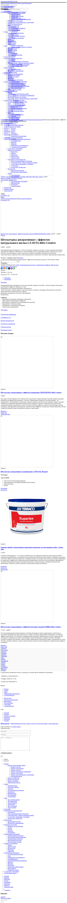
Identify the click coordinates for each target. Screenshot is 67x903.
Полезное (7, 719)
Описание (7, 278)
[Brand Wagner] (3, 648)
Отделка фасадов (9, 695)
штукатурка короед (42, 723)
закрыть (3, 897)
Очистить (20, 258)
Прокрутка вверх (6, 898)
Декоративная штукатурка (35, 119)
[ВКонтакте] (2, 268)
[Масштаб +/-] (6, 900)
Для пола (14, 180)
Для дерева (7, 704)
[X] (9, 268)
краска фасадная (53, 723)
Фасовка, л (4, 258)
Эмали (6, 690)
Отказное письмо (6, 327)
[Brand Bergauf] (4, 669)
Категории (8, 119)
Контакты (7, 717)
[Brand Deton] (3, 665)
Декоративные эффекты (43, 265)
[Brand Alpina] (3, 670)
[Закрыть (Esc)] (1, 900)
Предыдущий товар (6, 123)
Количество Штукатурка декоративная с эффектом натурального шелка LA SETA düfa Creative (31, 259)
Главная (3, 119)
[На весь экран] (5, 900)
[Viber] (11, 268)
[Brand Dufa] (3, 664)
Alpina (9, 11)
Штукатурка (8, 698)
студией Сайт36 (16, 726)
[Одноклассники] (4, 268)
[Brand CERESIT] (4, 667)
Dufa (17, 265)
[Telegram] (7, 268)
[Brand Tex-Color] (4, 650)
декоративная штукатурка (18, 723)
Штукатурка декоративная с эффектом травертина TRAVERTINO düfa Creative (31, 392)
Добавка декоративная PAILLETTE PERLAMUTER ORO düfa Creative (22, 176)
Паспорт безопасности (7, 320)
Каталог (6, 714)
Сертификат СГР (6, 317)
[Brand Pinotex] (3, 654)
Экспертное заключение (8, 324)
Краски (6, 689)
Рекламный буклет (6, 330)
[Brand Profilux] (4, 653)
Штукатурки (13, 266)
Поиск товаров (7, 9)
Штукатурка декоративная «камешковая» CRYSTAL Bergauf (24, 472)
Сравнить (7, 890)
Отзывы (6, 720)
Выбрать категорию (7, 6)
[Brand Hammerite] (4, 661)
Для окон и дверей (16, 178)
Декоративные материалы (19, 119)
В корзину (4, 263)
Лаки (5, 692)
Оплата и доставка (9, 716)
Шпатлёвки (7, 701)
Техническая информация (8, 314)
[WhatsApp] (14, 268)
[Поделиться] (3, 900)
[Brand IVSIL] (3, 659)
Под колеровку (8, 703)
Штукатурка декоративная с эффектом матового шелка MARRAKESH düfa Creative (26, 234)
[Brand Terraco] (3, 651)
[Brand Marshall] (4, 656)
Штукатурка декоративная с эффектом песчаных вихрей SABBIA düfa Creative (31, 627)
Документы (7, 279)
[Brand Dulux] (3, 662)
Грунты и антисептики (11, 700)
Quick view (4, 412)
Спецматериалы (9, 706)
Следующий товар (6, 180)
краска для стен (31, 723)
